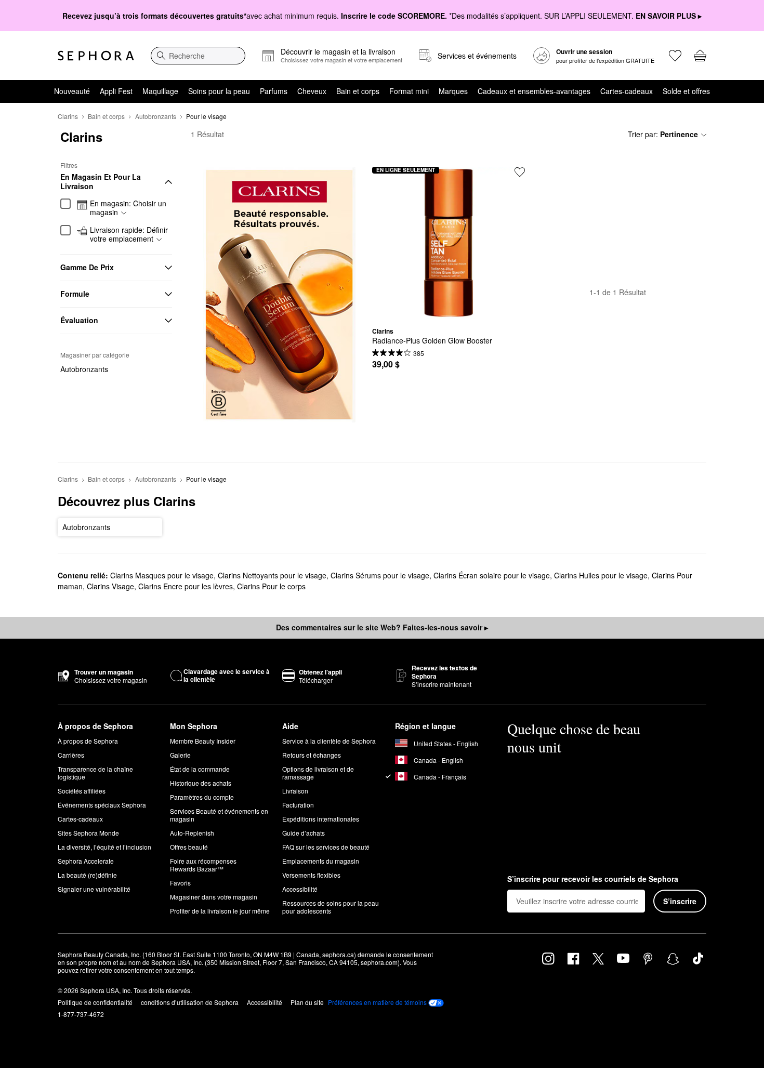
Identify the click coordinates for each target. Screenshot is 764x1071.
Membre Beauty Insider (202, 740)
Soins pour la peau (219, 91)
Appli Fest (116, 91)
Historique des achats (200, 782)
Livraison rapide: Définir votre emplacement (129, 235)
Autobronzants (155, 116)
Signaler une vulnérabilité (94, 888)
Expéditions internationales (320, 818)
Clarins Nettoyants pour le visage (272, 575)
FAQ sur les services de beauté (326, 846)
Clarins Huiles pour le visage (601, 575)
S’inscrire (679, 901)
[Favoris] (675, 55)
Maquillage (160, 91)
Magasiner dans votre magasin (213, 896)
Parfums (273, 91)
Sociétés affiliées (82, 790)
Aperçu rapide (448, 311)
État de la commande (200, 768)
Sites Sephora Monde (88, 832)
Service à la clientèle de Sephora (329, 740)
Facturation (298, 804)
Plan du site (307, 1002)
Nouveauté (72, 91)
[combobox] (198, 55)
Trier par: (663, 134)
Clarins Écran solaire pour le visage (491, 575)
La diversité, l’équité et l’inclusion (104, 846)
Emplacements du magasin (320, 860)
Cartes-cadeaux (626, 91)
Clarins (68, 116)
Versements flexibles (311, 874)
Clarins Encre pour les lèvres (185, 586)
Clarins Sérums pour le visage (380, 575)
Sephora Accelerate (86, 860)
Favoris (180, 882)
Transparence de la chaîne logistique (95, 772)
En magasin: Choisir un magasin (128, 208)
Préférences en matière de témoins (377, 1002)
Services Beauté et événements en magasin (219, 814)
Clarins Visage (110, 586)
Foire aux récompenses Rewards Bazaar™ (203, 864)
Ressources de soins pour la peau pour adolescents (330, 906)
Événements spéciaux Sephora (102, 804)
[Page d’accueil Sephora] (95, 55)
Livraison (295, 790)
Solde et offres (686, 91)
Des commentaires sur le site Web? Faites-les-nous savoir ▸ (382, 627)
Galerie (180, 754)
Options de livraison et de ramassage (318, 772)
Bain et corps (357, 91)
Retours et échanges (311, 754)
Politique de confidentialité (95, 1002)
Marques (453, 91)
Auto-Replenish (192, 832)
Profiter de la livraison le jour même (220, 910)
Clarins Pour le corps (271, 586)
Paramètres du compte (202, 796)
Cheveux (311, 91)
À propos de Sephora (88, 740)
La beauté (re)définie (87, 874)
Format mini (409, 91)
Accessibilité (300, 888)
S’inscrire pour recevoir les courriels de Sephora (592, 879)
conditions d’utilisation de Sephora (190, 1002)
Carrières (71, 754)
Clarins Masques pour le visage (162, 575)
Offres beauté (189, 846)
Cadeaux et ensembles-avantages (534, 91)
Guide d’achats (303, 832)
